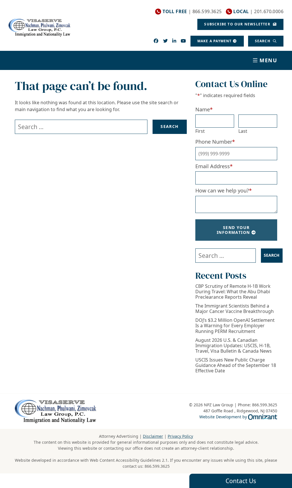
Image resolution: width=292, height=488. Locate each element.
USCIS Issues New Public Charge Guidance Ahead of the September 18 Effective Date (235, 365)
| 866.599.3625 (192, 12)
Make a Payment (214, 41)
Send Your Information (233, 230)
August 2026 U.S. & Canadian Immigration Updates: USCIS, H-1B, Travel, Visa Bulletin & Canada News (233, 346)
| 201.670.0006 (258, 12)
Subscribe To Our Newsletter (237, 24)
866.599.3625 (157, 466)
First (200, 131)
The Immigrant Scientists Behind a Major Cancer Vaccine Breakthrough (234, 308)
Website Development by (238, 416)
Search (263, 41)
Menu (268, 60)
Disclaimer (153, 436)
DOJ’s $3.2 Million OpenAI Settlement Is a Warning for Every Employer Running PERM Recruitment (235, 326)
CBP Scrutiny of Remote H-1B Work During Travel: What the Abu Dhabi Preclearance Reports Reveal (233, 292)
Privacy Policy (180, 436)
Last (242, 131)
